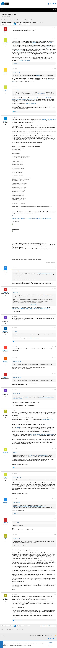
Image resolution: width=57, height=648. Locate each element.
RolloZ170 (5, 292)
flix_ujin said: (15, 522)
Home (51, 635)
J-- (5, 320)
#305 (55, 117)
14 (10, 24)
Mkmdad (5, 361)
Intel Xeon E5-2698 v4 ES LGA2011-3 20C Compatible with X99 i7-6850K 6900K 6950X (31, 218)
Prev (3, 24)
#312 (55, 373)
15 (12, 24)
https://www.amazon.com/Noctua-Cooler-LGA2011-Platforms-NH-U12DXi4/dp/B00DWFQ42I (33, 98)
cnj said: (14, 452)
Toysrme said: (15, 270)
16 (14, 24)
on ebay (34, 42)
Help (48, 635)
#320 (55, 594)
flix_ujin (5, 271)
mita (5, 598)
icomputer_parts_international (49, 119)
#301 (55, 27)
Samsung (19, 50)
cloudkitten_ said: (16, 361)
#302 (55, 38)
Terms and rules (38, 635)
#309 (55, 327)
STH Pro (2, 635)
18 (19, 24)
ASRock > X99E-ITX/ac (47, 419)
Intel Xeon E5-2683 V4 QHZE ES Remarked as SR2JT (42, 434)
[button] (2, 10)
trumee (5, 72)
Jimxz (5, 31)
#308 (55, 316)
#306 (55, 266)
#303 (55, 68)
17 (17, 24)
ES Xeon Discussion (34, 338)
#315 (55, 448)
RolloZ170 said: (16, 502)
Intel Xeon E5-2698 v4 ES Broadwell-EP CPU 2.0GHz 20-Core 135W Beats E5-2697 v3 (31, 308)
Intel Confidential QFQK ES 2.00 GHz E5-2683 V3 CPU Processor (32, 43)
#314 (55, 410)
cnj (5, 414)
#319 (55, 534)
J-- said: (14, 331)
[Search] (55, 10)
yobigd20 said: (15, 72)
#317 (55, 498)
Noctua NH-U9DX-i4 (41, 93)
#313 (55, 389)
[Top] (53, 635)
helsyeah (5, 331)
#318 (55, 518)
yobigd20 (5, 43)
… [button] (21, 24)
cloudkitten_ (5, 350)
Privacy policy (44, 635)
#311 (55, 357)
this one (18, 427)
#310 (55, 346)
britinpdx (3, 16)
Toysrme (5, 121)
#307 (55, 288)
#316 (55, 473)
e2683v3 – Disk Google (25, 60)
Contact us (31, 635)
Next (27, 24)
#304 (55, 85)
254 (24, 24)
